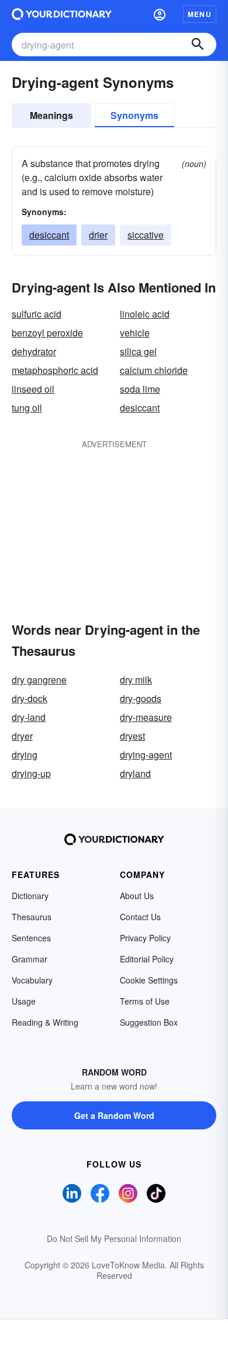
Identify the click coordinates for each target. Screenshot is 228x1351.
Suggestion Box (149, 1022)
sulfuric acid (36, 314)
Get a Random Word (114, 1115)
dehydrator (34, 351)
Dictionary (30, 895)
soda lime (140, 389)
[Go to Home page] (62, 14)
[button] (160, 14)
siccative (145, 234)
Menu (200, 14)
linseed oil (33, 389)
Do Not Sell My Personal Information (114, 1238)
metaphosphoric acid (55, 370)
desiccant (49, 234)
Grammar (29, 959)
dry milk (136, 679)
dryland (135, 773)
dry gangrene (39, 679)
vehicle (135, 332)
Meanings (51, 115)
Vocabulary (32, 980)
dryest (132, 736)
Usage (24, 1001)
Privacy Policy (145, 938)
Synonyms (134, 115)
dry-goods (140, 698)
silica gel (138, 351)
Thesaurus (31, 917)
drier (98, 234)
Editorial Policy (147, 959)
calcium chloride (154, 370)
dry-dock (29, 698)
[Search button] (197, 44)
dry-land (29, 717)
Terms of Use (145, 1001)
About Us (137, 895)
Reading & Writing (45, 1022)
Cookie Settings (149, 980)
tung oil (27, 407)
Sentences (31, 938)
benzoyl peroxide (47, 332)
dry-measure (146, 717)
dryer (22, 736)
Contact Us (140, 917)
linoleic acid (145, 314)
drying (24, 754)
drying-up (31, 773)
